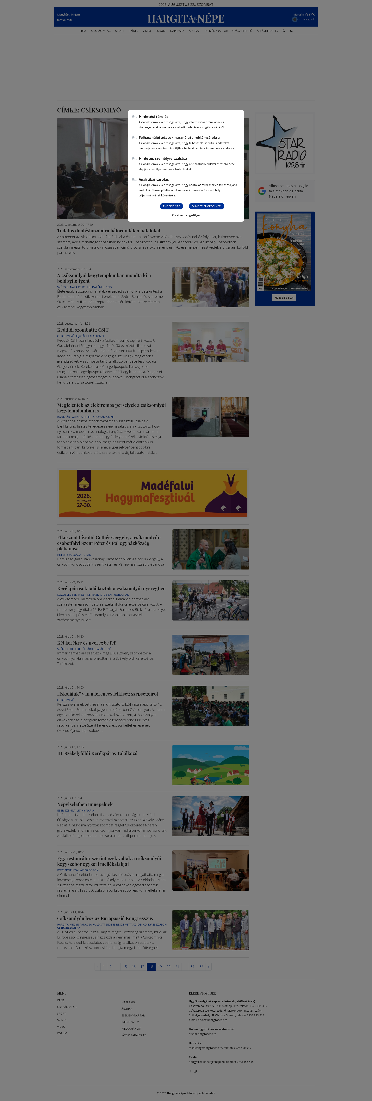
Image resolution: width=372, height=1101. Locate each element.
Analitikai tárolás (154, 179)
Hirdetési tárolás (153, 116)
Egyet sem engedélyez (186, 215)
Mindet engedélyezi (206, 206)
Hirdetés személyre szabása (163, 158)
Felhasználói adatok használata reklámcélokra (179, 137)
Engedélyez (171, 206)
